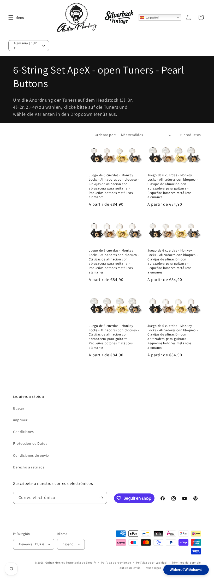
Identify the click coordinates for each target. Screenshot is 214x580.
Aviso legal (153, 568)
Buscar (19, 408)
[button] (11, 17)
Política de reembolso (116, 562)
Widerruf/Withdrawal (186, 570)
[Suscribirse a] (101, 498)
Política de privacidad (151, 562)
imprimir (20, 420)
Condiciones (23, 431)
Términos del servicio (186, 562)
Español (151, 17)
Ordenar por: (105, 134)
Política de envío (129, 568)
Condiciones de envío (31, 455)
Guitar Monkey (55, 562)
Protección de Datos (30, 443)
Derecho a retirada (29, 467)
